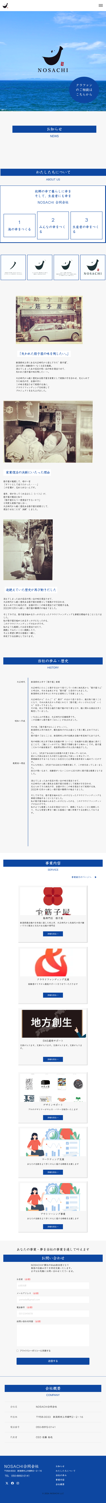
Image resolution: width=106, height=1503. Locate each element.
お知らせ (60, 1466)
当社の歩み (61, 1475)
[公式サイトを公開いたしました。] (53, 147)
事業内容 (60, 1480)
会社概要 (60, 1484)
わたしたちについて (65, 1471)
